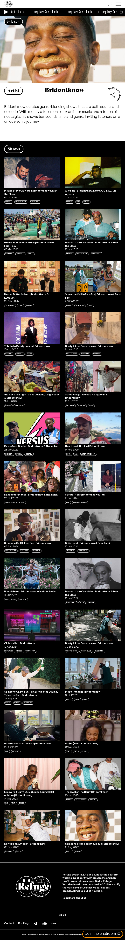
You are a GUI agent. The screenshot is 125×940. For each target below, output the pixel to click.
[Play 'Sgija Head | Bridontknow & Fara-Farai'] (93, 525)
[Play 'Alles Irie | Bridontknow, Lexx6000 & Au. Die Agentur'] (93, 172)
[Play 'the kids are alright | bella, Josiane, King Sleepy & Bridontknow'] (32, 376)
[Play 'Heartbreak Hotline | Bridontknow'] (93, 428)
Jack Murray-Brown (77, 934)
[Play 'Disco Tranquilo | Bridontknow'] (93, 673)
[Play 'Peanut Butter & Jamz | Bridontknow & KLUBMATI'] (32, 276)
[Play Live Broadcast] (5, 12)
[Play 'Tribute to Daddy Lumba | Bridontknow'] (32, 328)
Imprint (24, 934)
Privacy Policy (32, 934)
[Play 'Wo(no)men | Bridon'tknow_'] (93, 725)
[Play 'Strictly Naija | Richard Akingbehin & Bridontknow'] (93, 376)
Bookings (23, 923)
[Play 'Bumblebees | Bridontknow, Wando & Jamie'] (32, 573)
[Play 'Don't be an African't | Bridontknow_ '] (32, 825)
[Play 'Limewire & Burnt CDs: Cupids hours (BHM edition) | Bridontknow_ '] (32, 774)
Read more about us (74, 898)
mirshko (65, 934)
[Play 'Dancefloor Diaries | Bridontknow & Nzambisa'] (32, 428)
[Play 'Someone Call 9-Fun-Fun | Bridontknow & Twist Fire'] (93, 276)
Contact (9, 923)
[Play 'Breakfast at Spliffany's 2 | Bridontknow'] (32, 725)
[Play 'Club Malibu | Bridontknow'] (32, 625)
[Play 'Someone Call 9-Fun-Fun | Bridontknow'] (32, 525)
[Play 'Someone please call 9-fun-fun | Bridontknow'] (93, 825)
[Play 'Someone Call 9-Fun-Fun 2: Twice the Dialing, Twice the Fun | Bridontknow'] (32, 673)
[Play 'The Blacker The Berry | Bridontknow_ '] (93, 774)
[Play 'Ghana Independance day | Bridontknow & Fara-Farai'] (32, 224)
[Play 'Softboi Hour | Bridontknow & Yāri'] (93, 476)
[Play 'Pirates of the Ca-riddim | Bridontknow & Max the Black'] (32, 172)
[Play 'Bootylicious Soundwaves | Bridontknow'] (93, 328)
